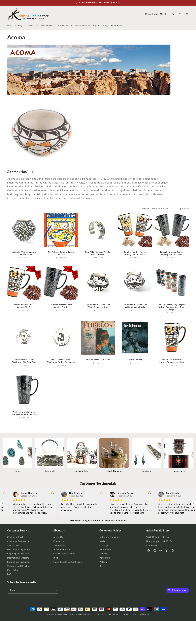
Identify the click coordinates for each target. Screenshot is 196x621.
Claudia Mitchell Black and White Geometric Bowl (98, 306)
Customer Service (16, 537)
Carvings (103, 545)
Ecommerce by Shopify (84, 614)
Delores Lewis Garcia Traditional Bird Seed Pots (24, 361)
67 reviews (120, 520)
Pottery (103, 562)
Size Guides (13, 545)
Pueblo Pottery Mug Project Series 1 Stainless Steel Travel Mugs (172, 307)
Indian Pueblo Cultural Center (68, 562)
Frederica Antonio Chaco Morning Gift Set (61, 306)
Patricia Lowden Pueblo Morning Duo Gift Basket (134, 253)
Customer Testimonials (19, 541)
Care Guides (13, 570)
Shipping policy (145, 614)
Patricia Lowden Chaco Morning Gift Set (24, 306)
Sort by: (145, 208)
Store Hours (59, 545)
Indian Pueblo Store (59, 614)
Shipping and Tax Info (18, 554)
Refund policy (101, 614)
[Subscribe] (55, 590)
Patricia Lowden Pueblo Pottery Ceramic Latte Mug (171, 361)
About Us (58, 537)
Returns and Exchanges (19, 562)
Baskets (103, 541)
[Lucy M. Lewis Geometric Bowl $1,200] (41, 164)
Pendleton (104, 558)
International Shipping (18, 558)
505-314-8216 (153, 545)
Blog (55, 558)
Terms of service (129, 614)
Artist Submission (62, 550)
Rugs (101, 566)
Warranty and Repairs (18, 566)
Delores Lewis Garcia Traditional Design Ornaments (61, 361)
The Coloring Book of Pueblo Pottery (61, 253)
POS (69, 614)
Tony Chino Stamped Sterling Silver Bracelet (98, 253)
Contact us (58, 541)
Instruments (105, 550)
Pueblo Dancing (135, 360)
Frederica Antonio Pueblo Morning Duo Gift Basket (171, 253)
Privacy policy (114, 614)
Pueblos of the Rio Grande (98, 360)
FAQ (9, 574)
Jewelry (103, 554)
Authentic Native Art (109, 537)
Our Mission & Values (64, 554)
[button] (19, 26)
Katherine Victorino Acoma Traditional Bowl (24, 253)
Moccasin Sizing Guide (18, 550)
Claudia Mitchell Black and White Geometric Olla (135, 306)
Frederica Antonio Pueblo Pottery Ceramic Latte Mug (24, 413)
